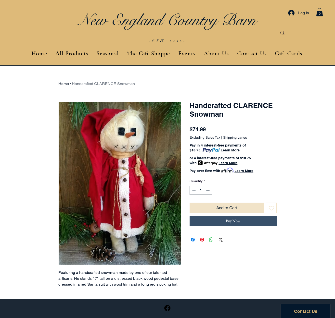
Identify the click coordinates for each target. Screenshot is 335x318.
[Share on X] (221, 240)
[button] (319, 12)
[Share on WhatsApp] (211, 240)
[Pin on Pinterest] (202, 240)
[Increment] (208, 190)
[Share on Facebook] (193, 240)
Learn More (230, 150)
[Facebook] (167, 308)
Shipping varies (235, 137)
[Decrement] (193, 190)
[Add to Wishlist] (271, 208)
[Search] (282, 33)
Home (63, 83)
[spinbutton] (200, 190)
